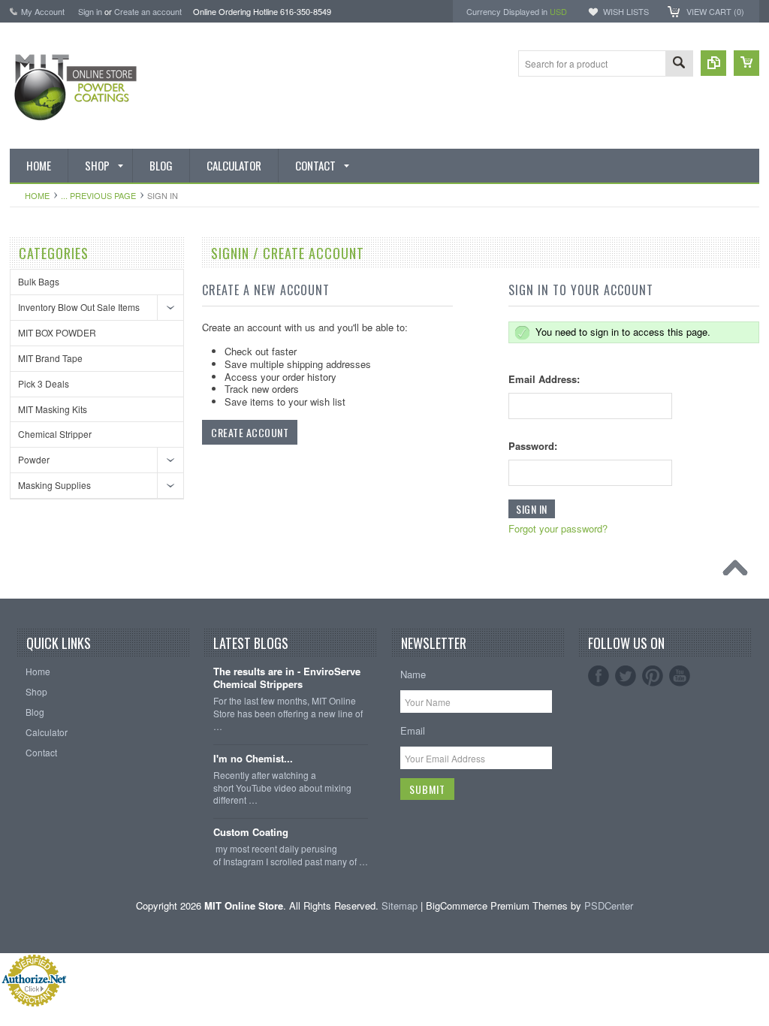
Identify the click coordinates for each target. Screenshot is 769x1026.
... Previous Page (98, 195)
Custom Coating (250, 832)
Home (37, 195)
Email (412, 730)
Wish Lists (626, 11)
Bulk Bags (38, 281)
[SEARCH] (678, 64)
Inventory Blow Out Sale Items (79, 306)
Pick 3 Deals (43, 383)
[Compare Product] (713, 63)
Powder (34, 459)
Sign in (90, 11)
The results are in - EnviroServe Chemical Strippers (286, 678)
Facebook (598, 676)
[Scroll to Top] (738, 572)
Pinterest (652, 676)
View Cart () (715, 11)
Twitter (625, 676)
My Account (43, 11)
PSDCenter (608, 905)
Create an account (148, 11)
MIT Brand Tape (50, 358)
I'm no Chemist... (253, 759)
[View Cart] (746, 63)
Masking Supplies (54, 484)
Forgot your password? (558, 528)
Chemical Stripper (55, 433)
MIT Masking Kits (52, 409)
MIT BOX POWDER (57, 332)
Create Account (249, 432)
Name (413, 674)
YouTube (679, 676)
